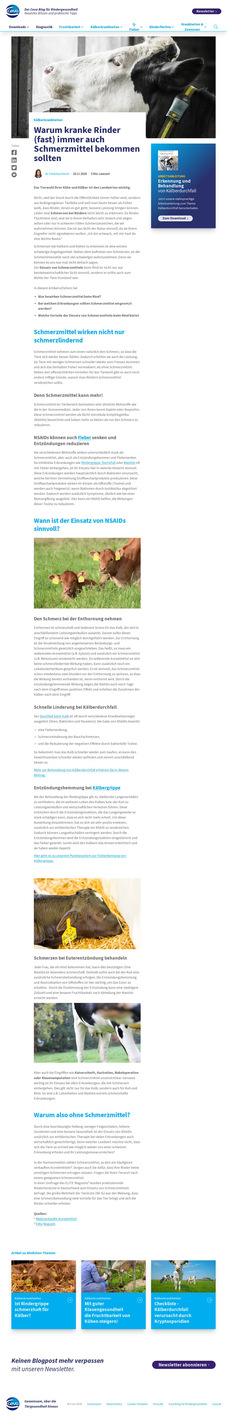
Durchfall (108, 463)
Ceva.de (216, 1404)
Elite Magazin (45, 1224)
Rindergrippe (90, 463)
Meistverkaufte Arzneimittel (56, 1219)
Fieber (84, 437)
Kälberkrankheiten (48, 120)
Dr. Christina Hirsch (57, 174)
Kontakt (158, 1404)
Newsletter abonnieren (183, 1365)
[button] (14, 152)
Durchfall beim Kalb (54, 716)
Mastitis (129, 463)
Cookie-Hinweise (137, 1404)
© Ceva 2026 (74, 1404)
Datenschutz (114, 1404)
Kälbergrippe (106, 788)
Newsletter (205, 11)
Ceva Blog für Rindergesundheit (188, 1404)
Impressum (94, 1404)
